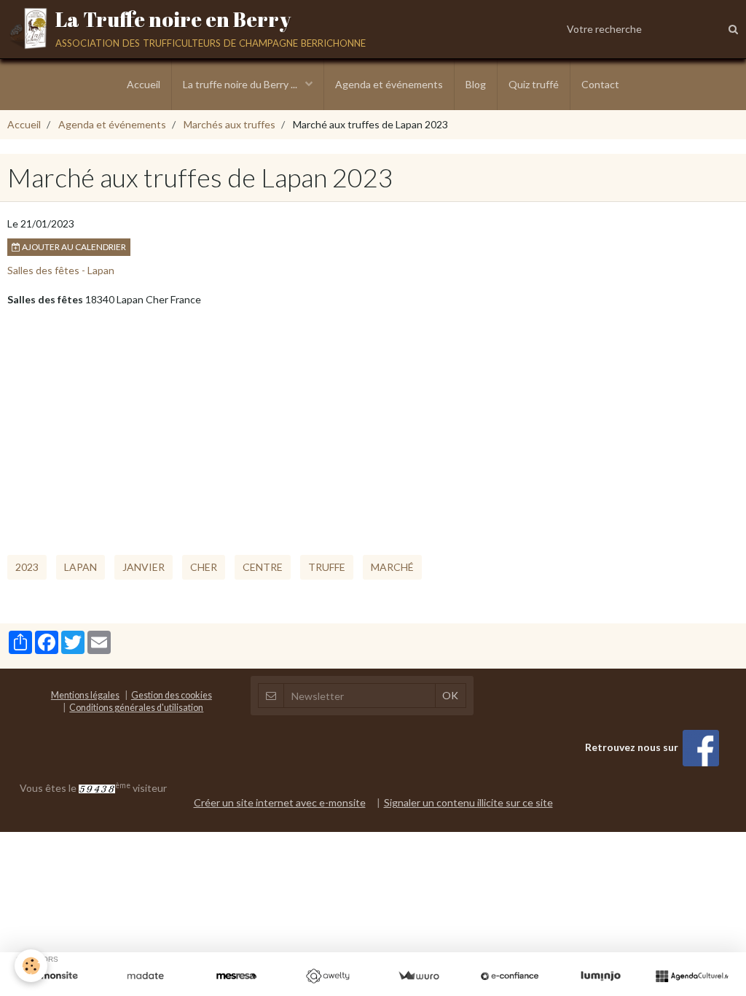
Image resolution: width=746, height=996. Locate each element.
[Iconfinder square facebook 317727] (701, 747)
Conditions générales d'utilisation (136, 707)
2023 (27, 567)
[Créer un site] (54, 976)
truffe (326, 567)
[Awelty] (327, 976)
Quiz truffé (534, 84)
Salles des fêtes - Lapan (60, 270)
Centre (263, 567)
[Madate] (145, 976)
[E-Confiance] (509, 976)
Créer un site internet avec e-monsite (280, 802)
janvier (143, 567)
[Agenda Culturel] (691, 976)
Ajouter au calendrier (73, 246)
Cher (203, 567)
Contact (600, 84)
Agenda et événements (389, 84)
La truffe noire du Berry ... (241, 84)
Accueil (143, 84)
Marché (392, 567)
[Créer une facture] (418, 976)
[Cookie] (31, 965)
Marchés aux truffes (229, 124)
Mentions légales (85, 695)
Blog (476, 84)
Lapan (80, 567)
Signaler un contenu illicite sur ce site (468, 802)
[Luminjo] (600, 976)
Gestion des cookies (171, 695)
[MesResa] (236, 976)
